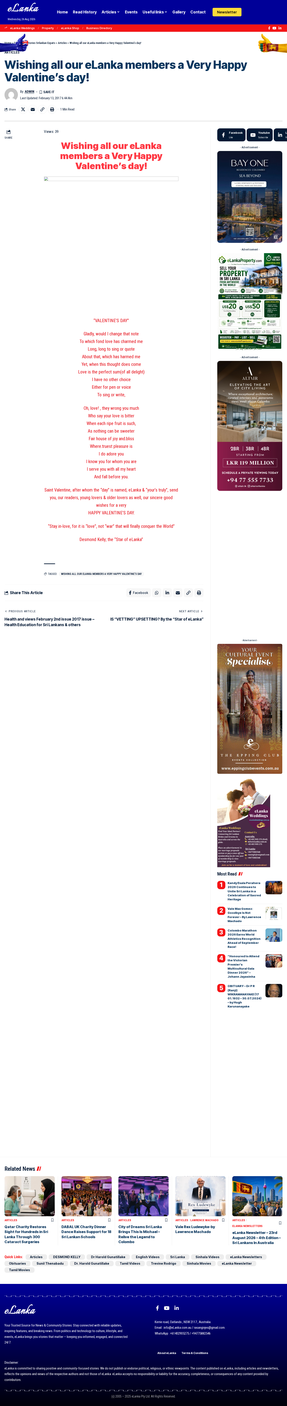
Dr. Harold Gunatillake (91, 1263)
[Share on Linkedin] (167, 592)
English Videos (148, 1257)
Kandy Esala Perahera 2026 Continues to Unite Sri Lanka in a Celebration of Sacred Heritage (244, 891)
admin (29, 92)
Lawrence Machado (204, 1220)
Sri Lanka (177, 1257)
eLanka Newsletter (237, 1263)
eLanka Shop (70, 28)
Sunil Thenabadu (50, 1263)
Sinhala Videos (208, 1257)
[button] (258, 12)
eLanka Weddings (22, 28)
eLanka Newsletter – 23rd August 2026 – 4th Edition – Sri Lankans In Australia (256, 1237)
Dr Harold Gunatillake (108, 1257)
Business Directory (99, 28)
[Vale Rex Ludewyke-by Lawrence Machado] (200, 1196)
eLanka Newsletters (247, 1226)
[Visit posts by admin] (11, 94)
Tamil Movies (19, 1270)
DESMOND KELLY (66, 1257)
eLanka (23, 8)
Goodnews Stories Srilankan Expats (34, 43)
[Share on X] (23, 109)
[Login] (249, 12)
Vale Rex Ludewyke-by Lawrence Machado (195, 1229)
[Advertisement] (249, 563)
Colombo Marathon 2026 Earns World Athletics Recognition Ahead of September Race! (244, 939)
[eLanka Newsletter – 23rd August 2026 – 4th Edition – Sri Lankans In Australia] (257, 1196)
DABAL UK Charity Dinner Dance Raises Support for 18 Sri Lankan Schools (86, 1232)
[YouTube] (274, 28)
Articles (62, 43)
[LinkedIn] (280, 28)
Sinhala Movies (199, 1263)
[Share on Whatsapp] (156, 592)
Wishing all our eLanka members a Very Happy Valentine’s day (101, 574)
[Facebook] (269, 28)
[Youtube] (260, 134)
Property (48, 28)
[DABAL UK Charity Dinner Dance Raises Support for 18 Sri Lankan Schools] (86, 1196)
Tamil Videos (130, 1263)
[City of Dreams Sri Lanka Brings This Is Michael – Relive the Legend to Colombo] (143, 1196)
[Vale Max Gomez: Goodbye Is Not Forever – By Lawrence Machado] (273, 913)
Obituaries (17, 1263)
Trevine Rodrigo (163, 1263)
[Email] (32, 109)
